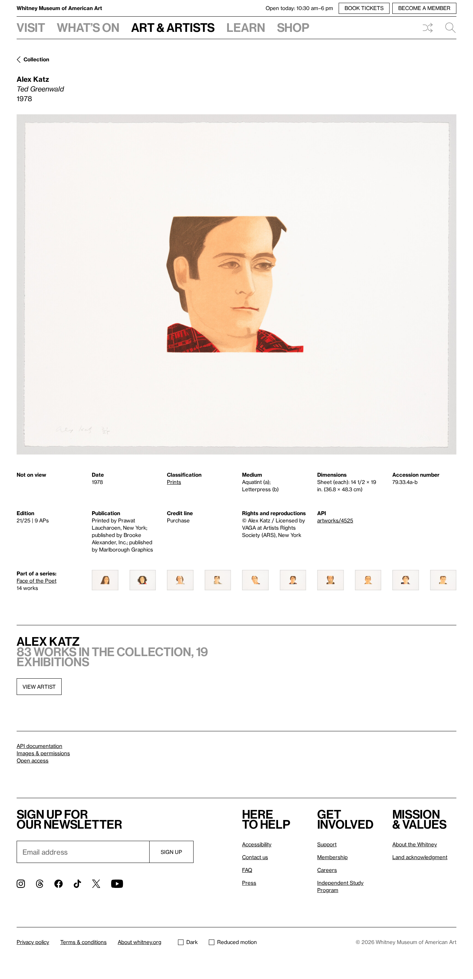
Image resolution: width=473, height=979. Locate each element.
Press (249, 883)
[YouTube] (117, 883)
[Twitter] (96, 883)
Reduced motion (237, 942)
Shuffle (427, 28)
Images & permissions (43, 753)
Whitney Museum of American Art (59, 8)
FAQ (247, 870)
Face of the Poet (36, 580)
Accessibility (256, 844)
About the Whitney (414, 844)
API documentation (39, 746)
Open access (32, 760)
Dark (192, 942)
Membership (332, 857)
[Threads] (39, 883)
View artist (39, 686)
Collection (36, 59)
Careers (327, 870)
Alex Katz (33, 79)
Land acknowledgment (419, 857)
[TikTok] (77, 883)
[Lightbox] (236, 284)
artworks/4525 (335, 520)
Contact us (255, 857)
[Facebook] (58, 883)
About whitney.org (139, 942)
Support (327, 844)
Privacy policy (33, 942)
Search (447, 28)
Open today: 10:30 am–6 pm (299, 8)
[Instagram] (20, 883)
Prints (174, 482)
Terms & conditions (83, 942)
